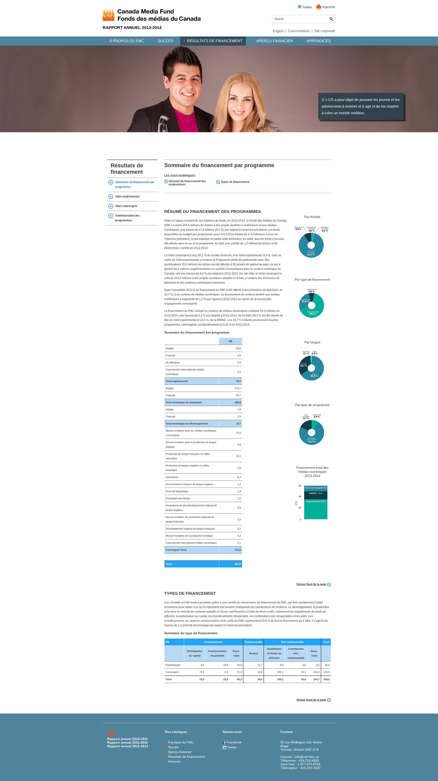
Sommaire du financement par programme (134, 185)
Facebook (234, 742)
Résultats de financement (214, 41)
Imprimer (328, 7)
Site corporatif (324, 31)
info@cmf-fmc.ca (307, 757)
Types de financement (235, 182)
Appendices (319, 41)
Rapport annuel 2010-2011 (127, 739)
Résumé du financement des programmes (187, 183)
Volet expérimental (127, 196)
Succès (165, 41)
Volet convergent (126, 206)
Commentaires (299, 31)
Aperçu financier (274, 41)
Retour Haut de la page (311, 584)
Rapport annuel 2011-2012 (127, 742)
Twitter (306, 7)
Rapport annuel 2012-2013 (127, 746)
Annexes (174, 761)
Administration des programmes (127, 218)
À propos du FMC (127, 41)
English (278, 31)
